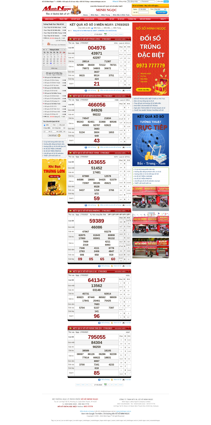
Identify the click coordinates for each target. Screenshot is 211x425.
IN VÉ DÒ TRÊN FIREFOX (52, 151)
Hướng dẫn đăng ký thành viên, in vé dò (147, 172)
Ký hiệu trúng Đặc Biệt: (98, 214)
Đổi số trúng (92, 90)
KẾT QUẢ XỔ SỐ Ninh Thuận (87, 328)
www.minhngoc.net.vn (123, 411)
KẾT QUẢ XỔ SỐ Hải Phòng (86, 211)
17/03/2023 (106, 39)
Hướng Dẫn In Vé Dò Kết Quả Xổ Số (146, 174)
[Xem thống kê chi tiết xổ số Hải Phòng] (128, 210)
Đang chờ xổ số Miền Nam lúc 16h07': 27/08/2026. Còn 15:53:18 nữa (95, 30)
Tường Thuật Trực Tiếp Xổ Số (53, 24)
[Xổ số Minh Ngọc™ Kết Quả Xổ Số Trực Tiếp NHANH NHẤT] (61, 10)
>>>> (120, 34)
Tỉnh (54, 125)
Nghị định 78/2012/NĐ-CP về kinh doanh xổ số (149, 108)
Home (85, 15)
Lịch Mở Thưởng (61, 40)
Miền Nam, (97, 28)
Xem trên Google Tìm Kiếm (91, 414)
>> (112, 34)
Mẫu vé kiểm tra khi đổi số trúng (110, 90)
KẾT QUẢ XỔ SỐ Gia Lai (84, 271)
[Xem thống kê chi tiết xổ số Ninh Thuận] (128, 328)
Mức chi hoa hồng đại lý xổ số (144, 101)
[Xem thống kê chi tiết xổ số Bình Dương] (128, 95)
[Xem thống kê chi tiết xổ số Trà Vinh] (128, 152)
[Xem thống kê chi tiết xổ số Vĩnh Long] (128, 39)
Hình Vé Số (117, 266)
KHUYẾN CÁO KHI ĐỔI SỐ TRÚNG (146, 106)
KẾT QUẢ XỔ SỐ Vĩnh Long (86, 39)
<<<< (78, 34)
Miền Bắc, (106, 28)
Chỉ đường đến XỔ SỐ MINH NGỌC (116, 414)
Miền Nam (94, 15)
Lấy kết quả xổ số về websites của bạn (147, 181)
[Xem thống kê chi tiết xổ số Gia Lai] (128, 271)
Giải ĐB (71, 48)
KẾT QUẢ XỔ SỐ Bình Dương (87, 96)
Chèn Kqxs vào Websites (58, 45)
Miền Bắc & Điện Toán (121, 15)
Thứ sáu (71, 43)
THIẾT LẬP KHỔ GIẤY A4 (52, 156)
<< (87, 34)
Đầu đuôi (62, 125)
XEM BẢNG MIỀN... (121, 39)
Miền (47, 125)
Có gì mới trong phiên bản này (54, 142)
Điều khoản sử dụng (87, 411)
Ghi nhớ (160, 1)
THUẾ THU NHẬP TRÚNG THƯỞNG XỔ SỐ (149, 110)
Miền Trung (105, 15)
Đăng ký (115, 1)
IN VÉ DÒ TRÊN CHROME (52, 149)
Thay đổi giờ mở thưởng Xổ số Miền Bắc (147, 103)
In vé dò (128, 90)
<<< (83, 34)
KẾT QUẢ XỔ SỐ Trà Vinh (86, 153)
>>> (116, 34)
